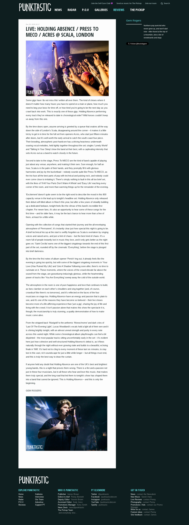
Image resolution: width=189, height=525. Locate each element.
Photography (143, 502)
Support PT (40, 505)
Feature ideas (143, 512)
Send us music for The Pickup (129, 3)
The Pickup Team (65, 510)
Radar (72, 9)
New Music (141, 497)
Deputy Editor (70, 499)
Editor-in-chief (71, 497)
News (58, 9)
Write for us (143, 509)
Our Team (39, 499)
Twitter (100, 494)
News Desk (71, 507)
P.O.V (85, 9)
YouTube (103, 502)
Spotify (99, 505)
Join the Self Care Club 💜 (102, 3)
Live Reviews (143, 499)
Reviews (118, 9)
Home (20, 494)
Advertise (39, 502)
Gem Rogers (133, 20)
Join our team (151, 3)
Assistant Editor (70, 502)
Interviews (39, 497)
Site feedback (144, 515)
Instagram (100, 499)
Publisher (68, 494)
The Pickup (137, 9)
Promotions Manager (72, 505)
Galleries (101, 9)
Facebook (104, 497)
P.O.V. (21, 502)
